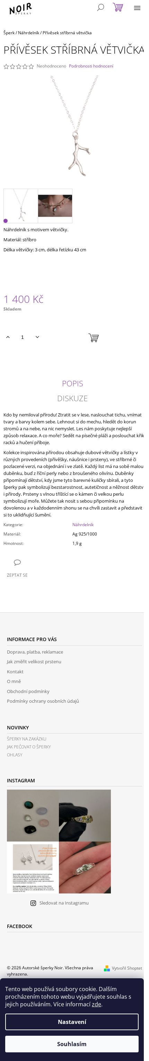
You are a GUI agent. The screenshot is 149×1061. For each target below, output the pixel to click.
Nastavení (72, 1022)
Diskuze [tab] (72, 398)
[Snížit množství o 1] (37, 337)
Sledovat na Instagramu (64, 903)
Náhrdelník (83, 525)
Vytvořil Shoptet (127, 968)
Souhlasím (72, 1044)
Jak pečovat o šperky (29, 747)
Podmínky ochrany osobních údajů (43, 701)
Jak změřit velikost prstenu (34, 661)
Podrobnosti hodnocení (91, 66)
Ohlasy (14, 755)
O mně (14, 681)
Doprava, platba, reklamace (35, 652)
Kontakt (15, 671)
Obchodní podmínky (28, 691)
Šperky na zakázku (26, 739)
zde (96, 1004)
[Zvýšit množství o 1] (7, 337)
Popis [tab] (72, 383)
